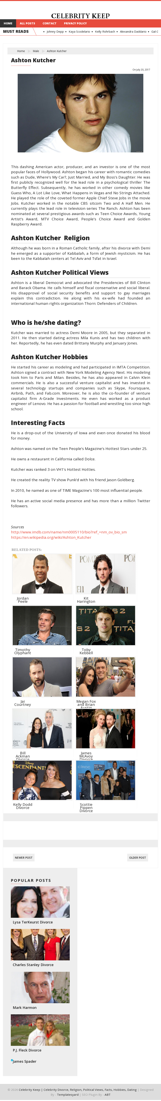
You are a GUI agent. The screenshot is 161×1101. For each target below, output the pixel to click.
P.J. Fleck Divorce (27, 1050)
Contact (50, 23)
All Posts (27, 23)
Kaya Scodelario (76, 31)
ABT (108, 1094)
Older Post (137, 857)
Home (8, 23)
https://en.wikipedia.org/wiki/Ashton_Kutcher (51, 537)
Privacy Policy (75, 23)
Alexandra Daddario (130, 31)
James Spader (24, 1061)
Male (36, 51)
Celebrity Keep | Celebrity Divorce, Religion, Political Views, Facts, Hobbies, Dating (78, 1090)
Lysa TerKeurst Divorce (33, 922)
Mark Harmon (25, 1007)
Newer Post (24, 857)
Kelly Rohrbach (102, 31)
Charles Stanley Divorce (33, 964)
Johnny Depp (52, 31)
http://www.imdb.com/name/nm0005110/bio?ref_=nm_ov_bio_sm (69, 532)
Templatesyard (68, 1094)
